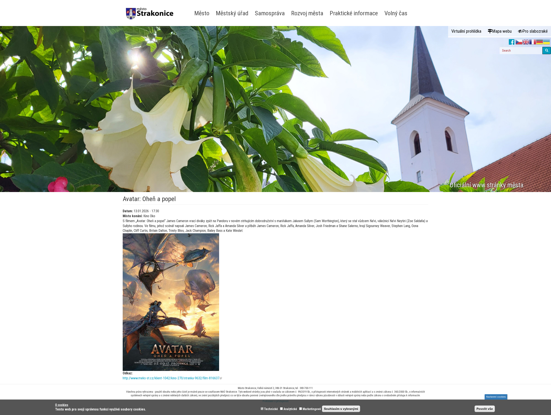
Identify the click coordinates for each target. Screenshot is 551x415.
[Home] (151, 10)
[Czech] (518, 42)
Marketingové (312, 409)
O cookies (61, 405)
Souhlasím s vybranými (341, 408)
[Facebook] (511, 42)
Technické (271, 409)
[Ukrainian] (546, 42)
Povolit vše (485, 408)
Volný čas (395, 13)
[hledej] (546, 50)
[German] (539, 42)
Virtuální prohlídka (466, 31)
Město (201, 13)
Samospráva (270, 13)
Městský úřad (232, 13)
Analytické (290, 409)
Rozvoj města (307, 13)
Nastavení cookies (496, 396)
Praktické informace (354, 13)
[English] (525, 42)
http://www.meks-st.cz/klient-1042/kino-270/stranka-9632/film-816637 (172, 378)
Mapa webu (502, 31)
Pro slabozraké (535, 31)
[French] (532, 42)
